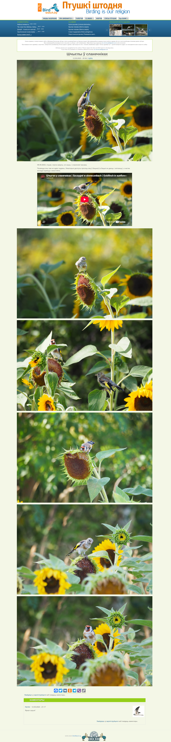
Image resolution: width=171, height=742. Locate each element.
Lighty (90, 58)
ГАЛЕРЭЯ (79, 18)
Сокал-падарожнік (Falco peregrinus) (81, 32)
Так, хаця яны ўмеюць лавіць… (27, 27)
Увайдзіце (28, 695)
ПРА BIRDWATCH (65, 18)
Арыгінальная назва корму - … (27, 32)
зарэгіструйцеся (40, 695)
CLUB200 (88, 18)
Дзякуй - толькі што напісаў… (27, 29)
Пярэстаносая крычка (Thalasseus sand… (82, 34)
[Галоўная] (49, 8)
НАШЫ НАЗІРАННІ (50, 18)
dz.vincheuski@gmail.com (109, 43)
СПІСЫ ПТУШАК (110, 18)
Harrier (27, 707)
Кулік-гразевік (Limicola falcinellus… (80, 24)
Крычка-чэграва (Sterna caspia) (79, 27)
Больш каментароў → (24, 34)
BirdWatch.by (76, 736)
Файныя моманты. (23, 24)
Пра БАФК (123, 18)
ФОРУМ (99, 18)
